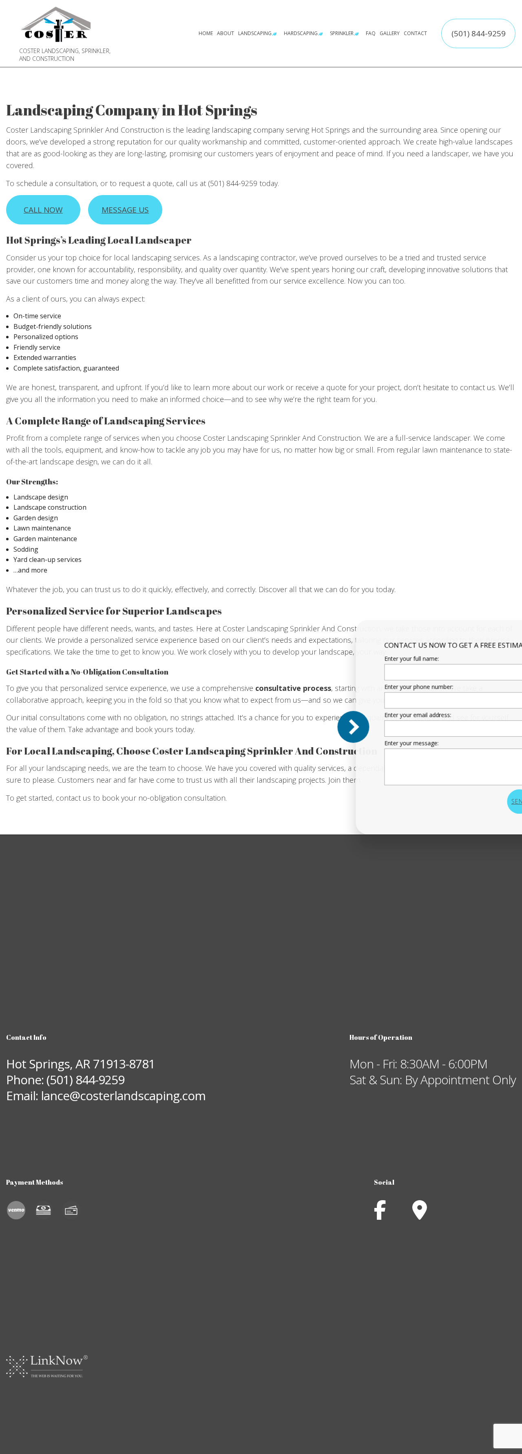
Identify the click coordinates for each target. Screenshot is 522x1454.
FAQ (371, 33)
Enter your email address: (369, 715)
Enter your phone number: (370, 686)
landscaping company (248, 130)
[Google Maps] (419, 1214)
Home (206, 33)
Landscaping (255, 33)
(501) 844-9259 (478, 33)
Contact (415, 33)
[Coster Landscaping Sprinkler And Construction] (56, 23)
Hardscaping (301, 33)
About (225, 33)
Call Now (43, 209)
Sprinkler (342, 33)
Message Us (125, 209)
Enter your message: (363, 743)
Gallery (390, 33)
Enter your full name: (363, 658)
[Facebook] (380, 1214)
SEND (470, 801)
